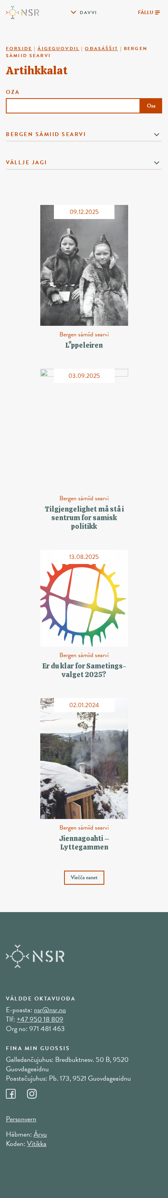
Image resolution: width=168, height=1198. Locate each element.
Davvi (88, 12)
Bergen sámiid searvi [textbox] (46, 134)
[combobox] (84, 135)
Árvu (40, 1134)
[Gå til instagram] (36, 1092)
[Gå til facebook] (16, 1092)
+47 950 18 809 (40, 1019)
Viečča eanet (84, 877)
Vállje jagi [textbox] (26, 162)
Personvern (21, 1119)
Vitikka (36, 1143)
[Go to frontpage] (22, 11)
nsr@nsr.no (50, 1009)
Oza (80, 99)
